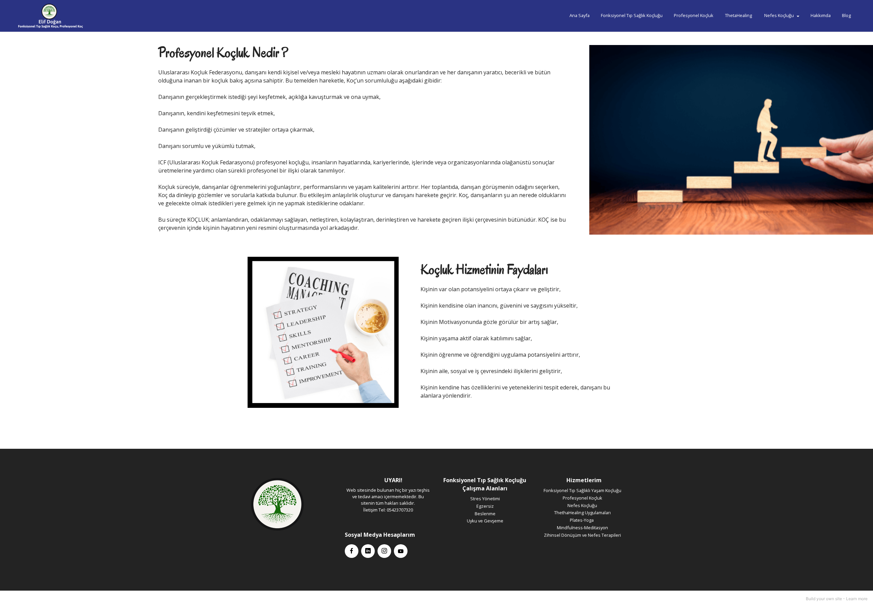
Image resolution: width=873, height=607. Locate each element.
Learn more (857, 598)
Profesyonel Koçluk (693, 15)
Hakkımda (821, 15)
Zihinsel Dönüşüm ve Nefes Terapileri (582, 535)
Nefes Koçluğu (779, 15)
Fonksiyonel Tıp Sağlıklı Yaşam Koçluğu (582, 490)
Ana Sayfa (579, 15)
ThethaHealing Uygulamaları (582, 512)
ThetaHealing (739, 15)
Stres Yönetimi (485, 498)
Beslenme (485, 513)
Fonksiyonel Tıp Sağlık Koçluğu (632, 15)
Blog (846, 15)
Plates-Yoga (582, 520)
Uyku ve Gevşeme (485, 521)
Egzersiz (485, 506)
